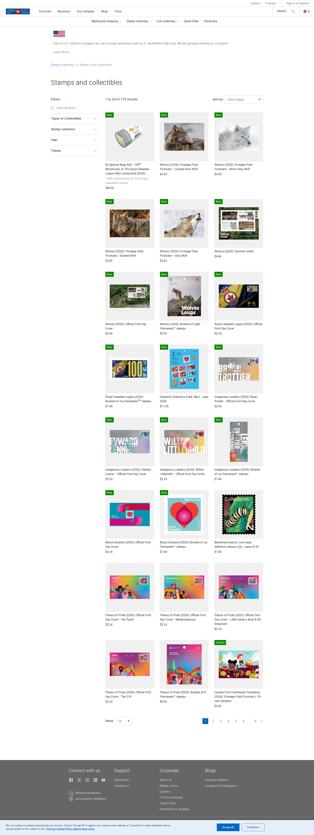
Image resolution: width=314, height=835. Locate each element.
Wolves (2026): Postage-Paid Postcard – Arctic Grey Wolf (233, 167)
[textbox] (123, 721)
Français (271, 3)
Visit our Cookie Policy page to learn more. (70, 829)
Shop (104, 11)
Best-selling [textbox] (235, 99)
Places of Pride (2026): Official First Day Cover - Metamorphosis (183, 617)
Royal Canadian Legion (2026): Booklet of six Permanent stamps (128, 399)
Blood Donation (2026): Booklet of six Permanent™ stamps (184, 544)
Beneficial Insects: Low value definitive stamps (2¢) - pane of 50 (236, 544)
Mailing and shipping (105, 21)
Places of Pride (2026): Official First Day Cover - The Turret (128, 617)
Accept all (228, 827)
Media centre (169, 786)
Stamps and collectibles (86, 82)
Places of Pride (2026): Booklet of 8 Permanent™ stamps (183, 694)
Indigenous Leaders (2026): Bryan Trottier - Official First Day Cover (235, 399)
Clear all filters (66, 108)
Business (64, 11)
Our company (85, 11)
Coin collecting (165, 21)
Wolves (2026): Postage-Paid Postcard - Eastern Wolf (124, 253)
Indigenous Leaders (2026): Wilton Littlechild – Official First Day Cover (182, 472)
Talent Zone (168, 803)
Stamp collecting (137, 21)
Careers (165, 791)
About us (166, 780)
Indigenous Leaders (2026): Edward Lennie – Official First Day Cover (128, 472)
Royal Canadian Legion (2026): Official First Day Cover (238, 326)
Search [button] (281, 11)
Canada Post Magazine (221, 786)
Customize (253, 827)
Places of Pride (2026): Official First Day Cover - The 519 (128, 694)
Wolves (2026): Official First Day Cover (125, 326)
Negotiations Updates (174, 809)
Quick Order (191, 21)
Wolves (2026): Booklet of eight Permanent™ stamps (180, 326)
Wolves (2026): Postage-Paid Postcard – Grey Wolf (179, 253)
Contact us (121, 786)
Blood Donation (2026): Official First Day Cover (127, 544)
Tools (118, 11)
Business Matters (216, 780)
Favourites (210, 21)
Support (256, 3)
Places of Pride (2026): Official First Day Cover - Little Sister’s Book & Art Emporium (237, 619)
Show (109, 721)
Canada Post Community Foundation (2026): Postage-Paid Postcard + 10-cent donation (238, 696)
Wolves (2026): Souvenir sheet (233, 251)
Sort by (218, 99)
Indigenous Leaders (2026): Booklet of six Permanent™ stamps (237, 472)
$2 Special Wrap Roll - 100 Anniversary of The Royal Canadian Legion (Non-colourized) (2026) (127, 169)
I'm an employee (171, 797)
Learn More (61, 52)
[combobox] (244, 100)
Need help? (122, 780)
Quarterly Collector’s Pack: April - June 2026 (184, 399)
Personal (45, 11)
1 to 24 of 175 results (121, 99)
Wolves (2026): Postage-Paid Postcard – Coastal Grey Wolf (179, 167)
